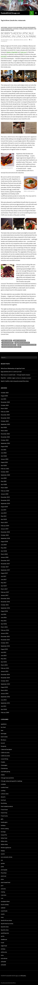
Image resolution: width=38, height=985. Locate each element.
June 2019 (4, 513)
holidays (3, 825)
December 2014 (5, 674)
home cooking (5, 828)
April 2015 (4, 662)
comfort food (4, 787)
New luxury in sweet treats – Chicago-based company (15, 374)
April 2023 (4, 427)
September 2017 (5, 570)
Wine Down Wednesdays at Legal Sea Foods (13, 368)
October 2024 (5, 405)
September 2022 (5, 443)
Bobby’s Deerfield (12, 52)
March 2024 (4, 408)
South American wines (7, 923)
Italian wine (4, 841)
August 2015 (4, 649)
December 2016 (5, 598)
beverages (3, 733)
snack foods (4, 911)
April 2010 (4, 709)
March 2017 (4, 589)
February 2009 (5, 712)
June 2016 (4, 617)
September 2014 (5, 684)
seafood (7, 30)
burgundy (3, 746)
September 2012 (5, 696)
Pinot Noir (4, 873)
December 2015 (5, 636)
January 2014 (4, 693)
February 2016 (5, 630)
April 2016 (4, 624)
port (2, 885)
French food (4, 809)
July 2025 (3, 399)
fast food (3, 800)
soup (2, 917)
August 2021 (4, 462)
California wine (5, 752)
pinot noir (3, 876)
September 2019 (5, 503)
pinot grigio (4, 869)
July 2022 (3, 449)
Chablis (3, 762)
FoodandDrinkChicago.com (10, 13)
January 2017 (4, 595)
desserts (30, 28)
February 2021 (5, 468)
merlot (3, 854)
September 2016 (5, 608)
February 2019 (5, 525)
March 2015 (4, 665)
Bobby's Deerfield (7, 340)
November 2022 (5, 437)
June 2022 (4, 453)
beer (2, 730)
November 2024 (5, 402)
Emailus (24, 975)
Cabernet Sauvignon (6, 749)
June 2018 (4, 544)
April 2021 (4, 465)
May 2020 (3, 481)
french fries (4, 812)
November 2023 (5, 418)
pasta (2, 866)
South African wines (6, 920)
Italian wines (4, 844)
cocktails (16, 28)
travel (2, 942)
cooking (3, 790)
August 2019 (4, 506)
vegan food (4, 945)
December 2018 (5, 532)
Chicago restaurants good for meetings (11, 781)
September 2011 (5, 703)
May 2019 (3, 516)
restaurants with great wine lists (11, 346)
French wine (4, 816)
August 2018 (4, 541)
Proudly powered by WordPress (8, 983)
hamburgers (4, 822)
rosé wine (3, 895)
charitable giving (5, 771)
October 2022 (5, 440)
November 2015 (5, 639)
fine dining (4, 803)
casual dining (4, 759)
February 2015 (5, 668)
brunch (3, 743)
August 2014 (4, 687)
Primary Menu (36, 13)
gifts (2, 819)
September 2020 (5, 475)
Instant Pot (4, 835)
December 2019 (5, 497)
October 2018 (5, 535)
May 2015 (3, 658)
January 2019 (4, 529)
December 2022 (5, 434)
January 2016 (4, 633)
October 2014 (5, 681)
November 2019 (5, 500)
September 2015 (5, 646)
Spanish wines (5, 926)
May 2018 (3, 548)
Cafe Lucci (23, 52)
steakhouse (4, 939)
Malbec (3, 850)
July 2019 (3, 510)
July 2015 (3, 652)
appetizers (4, 27)
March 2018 (4, 554)
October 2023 (5, 421)
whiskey (3, 949)
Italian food (4, 838)
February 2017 (5, 592)
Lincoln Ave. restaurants (9, 344)
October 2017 (5, 567)
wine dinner (4, 958)
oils (2, 860)
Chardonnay (4, 768)
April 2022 (4, 456)
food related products (7, 806)
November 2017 (5, 563)
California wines (5, 755)
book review (4, 736)
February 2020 (5, 491)
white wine (4, 952)
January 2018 (4, 557)
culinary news (23, 28)
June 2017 (4, 579)
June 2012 (4, 700)
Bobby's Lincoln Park (19, 340)
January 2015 (4, 671)
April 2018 (4, 551)
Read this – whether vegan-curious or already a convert (16, 378)
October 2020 (5, 472)
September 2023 (5, 424)
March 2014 (4, 690)
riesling (3, 892)
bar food (3, 727)
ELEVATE (4, 56)
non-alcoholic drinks (6, 857)
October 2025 (5, 392)
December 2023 (5, 415)
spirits (2, 936)
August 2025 (4, 396)
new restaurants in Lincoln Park (27, 344)
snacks (3, 914)
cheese (3, 774)
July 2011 (3, 706)
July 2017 (3, 576)
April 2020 (4, 484)
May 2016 (3, 620)
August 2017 (4, 573)
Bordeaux (3, 740)
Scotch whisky (5, 904)
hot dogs (3, 831)
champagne (4, 765)
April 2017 (4, 586)
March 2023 (4, 430)
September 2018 (5, 538)
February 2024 (5, 411)
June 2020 (4, 478)
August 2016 (4, 611)
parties (3, 863)
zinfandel (3, 961)
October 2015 (5, 643)
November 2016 (5, 601)
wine (12, 30)
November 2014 (5, 677)
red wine (3, 888)
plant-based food (5, 882)
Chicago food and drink (15, 27)
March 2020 (4, 487)
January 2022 (4, 459)
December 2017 (5, 560)
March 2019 (4, 522)
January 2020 (4, 494)
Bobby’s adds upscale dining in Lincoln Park (18, 34)
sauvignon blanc (5, 901)
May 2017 (3, 582)
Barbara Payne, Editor (21, 39)
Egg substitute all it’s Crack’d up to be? (11, 371)
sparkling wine (5, 933)
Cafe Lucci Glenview (7, 342)
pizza (2, 879)
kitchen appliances (6, 847)
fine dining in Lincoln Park (22, 342)
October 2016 (5, 605)
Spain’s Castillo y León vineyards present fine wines (15, 381)
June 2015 (4, 655)
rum (2, 898)
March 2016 (4, 627)
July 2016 (3, 614)
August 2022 (4, 446)
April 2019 (4, 519)
